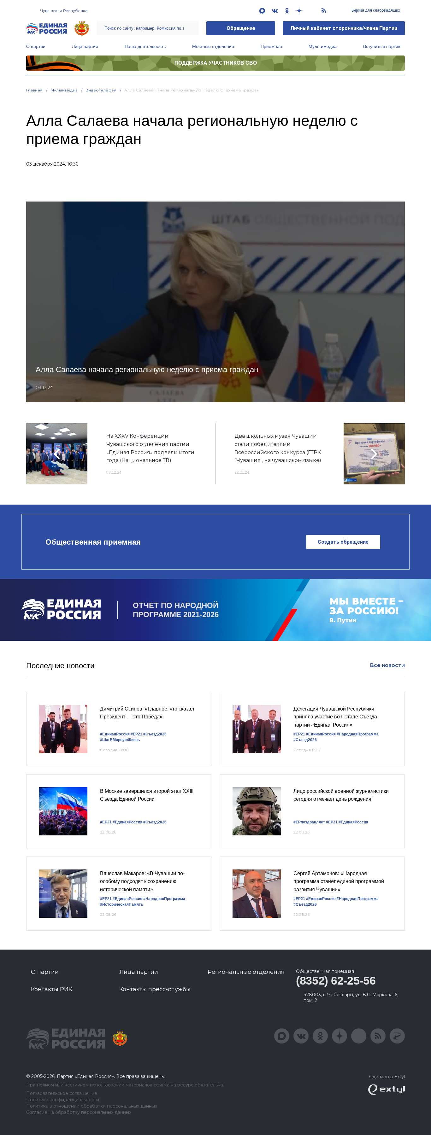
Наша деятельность (145, 46)
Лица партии (85, 46)
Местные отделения (213, 46)
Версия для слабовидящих (375, 10)
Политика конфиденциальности (62, 1100)
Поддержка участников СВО (215, 63)
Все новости (387, 665)
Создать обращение (343, 542)
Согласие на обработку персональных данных (78, 1112)
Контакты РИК (51, 989)
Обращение (241, 28)
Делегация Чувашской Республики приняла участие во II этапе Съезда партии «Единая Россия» (335, 717)
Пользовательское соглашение (61, 1093)
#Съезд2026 (155, 734)
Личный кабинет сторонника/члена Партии (343, 28)
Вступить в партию (382, 46)
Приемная (271, 46)
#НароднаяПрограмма (358, 734)
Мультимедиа (323, 46)
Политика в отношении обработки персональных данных (91, 1106)
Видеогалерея (101, 90)
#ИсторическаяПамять (121, 904)
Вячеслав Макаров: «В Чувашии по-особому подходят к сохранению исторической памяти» (142, 881)
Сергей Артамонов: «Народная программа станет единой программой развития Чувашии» (338, 881)
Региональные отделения (246, 971)
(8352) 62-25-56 (336, 980)
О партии (35, 46)
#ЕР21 (136, 734)
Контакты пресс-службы (155, 989)
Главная (34, 90)
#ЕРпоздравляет (309, 822)
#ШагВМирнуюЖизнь (120, 740)
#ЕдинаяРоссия (115, 734)
